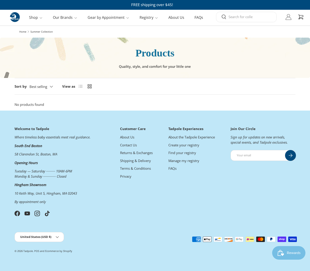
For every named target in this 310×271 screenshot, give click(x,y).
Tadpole (28, 251)
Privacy (125, 176)
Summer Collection (41, 31)
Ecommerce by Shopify (58, 251)
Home (22, 31)
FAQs (198, 17)
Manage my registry (183, 160)
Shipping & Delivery (135, 160)
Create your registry (183, 145)
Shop (33, 17)
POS (36, 251)
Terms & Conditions (135, 168)
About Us (176, 17)
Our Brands (63, 17)
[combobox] (246, 17)
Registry (146, 17)
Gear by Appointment (106, 17)
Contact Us (128, 145)
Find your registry (182, 152)
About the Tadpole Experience (191, 137)
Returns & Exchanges (136, 152)
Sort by (21, 86)
